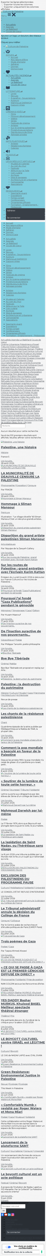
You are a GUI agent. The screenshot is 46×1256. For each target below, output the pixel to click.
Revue (20, 376)
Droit (10, 411)
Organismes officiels (20, 202)
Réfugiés (5, 381)
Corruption (21, 418)
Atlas (13, 390)
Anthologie (18, 386)
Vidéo (23, 397)
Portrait (31, 406)
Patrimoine (15, 379)
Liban (14, 358)
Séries (14, 121)
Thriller (5, 418)
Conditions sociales (23, 404)
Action (35, 383)
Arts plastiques (16, 393)
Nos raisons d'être (19, 60)
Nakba (27, 376)
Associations (16, 184)
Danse (4, 349)
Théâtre (39, 349)
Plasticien (34, 347)
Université (40, 358)
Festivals (15, 168)
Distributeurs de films (21, 132)
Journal (24, 365)
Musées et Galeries (20, 164)
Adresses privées (19, 135)
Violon (4, 386)
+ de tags (27, 422)
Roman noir (28, 413)
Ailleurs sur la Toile (20, 170)
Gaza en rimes (18, 105)
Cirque (12, 418)
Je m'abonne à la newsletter (15, 1203)
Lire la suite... (7, 461)
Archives (15, 175)
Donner (14, 66)
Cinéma (5, 344)
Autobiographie (27, 402)
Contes (4, 351)
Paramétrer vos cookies (17, 1229)
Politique (14, 367)
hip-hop (5, 354)
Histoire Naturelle (27, 370)
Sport (4, 420)
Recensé (5, 379)
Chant (30, 360)
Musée (34, 393)
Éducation (30, 388)
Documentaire (17, 381)
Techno (11, 413)
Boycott (39, 402)
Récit (37, 415)
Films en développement (23, 116)
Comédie (14, 372)
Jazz (10, 386)
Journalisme (7, 363)
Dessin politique (20, 409)
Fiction (12, 347)
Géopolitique (23, 347)
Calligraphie (14, 365)
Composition (7, 415)
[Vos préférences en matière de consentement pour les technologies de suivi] (41, 1251)
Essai (16, 402)
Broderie (15, 397)
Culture (5, 360)
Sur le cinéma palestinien (23, 128)
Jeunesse (37, 354)
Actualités (11, 25)
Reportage (33, 374)
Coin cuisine (16, 173)
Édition (13, 376)
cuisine (24, 406)
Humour (5, 376)
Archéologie (21, 349)
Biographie (6, 388)
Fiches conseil (17, 198)
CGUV (9, 1226)
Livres (13, 93)
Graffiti (18, 413)
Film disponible (20, 374)
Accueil (14, 57)
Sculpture (6, 358)
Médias (11, 349)
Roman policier (8, 356)
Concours (29, 420)
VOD (35, 395)
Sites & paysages (19, 177)
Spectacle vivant (19, 193)
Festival (13, 360)
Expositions (16, 195)
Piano (19, 356)
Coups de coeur (14, 31)
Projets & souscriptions (22, 130)
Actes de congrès (22, 363)
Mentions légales (14, 1224)
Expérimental (15, 351)
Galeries (15, 148)
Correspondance (15, 420)
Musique (27, 354)
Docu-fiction (18, 388)
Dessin (16, 395)
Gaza (33, 376)
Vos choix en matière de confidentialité (25, 1247)
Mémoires (6, 397)
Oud (24, 351)
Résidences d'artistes (21, 146)
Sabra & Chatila (32, 411)
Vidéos (14, 118)
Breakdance (20, 415)
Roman (31, 349)
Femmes (21, 358)
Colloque (32, 365)
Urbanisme (14, 344)
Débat (4, 365)
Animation (15, 406)
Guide (15, 370)
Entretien (6, 390)
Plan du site (12, 1219)
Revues (14, 96)
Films (13, 114)
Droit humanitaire (31, 356)
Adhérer (15, 64)
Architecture (34, 409)
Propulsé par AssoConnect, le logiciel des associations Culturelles (24, 1239)
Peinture (26, 379)
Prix (36, 420)
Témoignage (7, 404)
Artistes (14, 125)
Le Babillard (12, 29)
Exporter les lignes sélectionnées (17, 2)
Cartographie (17, 182)
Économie (36, 363)
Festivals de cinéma (20, 123)
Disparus (39, 388)
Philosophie (7, 374)
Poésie (27, 393)
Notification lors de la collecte (18, 1252)
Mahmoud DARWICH (21, 103)
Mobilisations (7, 383)
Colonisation (36, 379)
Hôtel (4, 413)
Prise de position (35, 979)
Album (30, 418)
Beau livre (17, 422)
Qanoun (40, 370)
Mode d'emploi (18, 62)
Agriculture (19, 411)
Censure (17, 399)
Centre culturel (35, 351)
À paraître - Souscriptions (23, 98)
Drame (25, 399)
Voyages (30, 358)
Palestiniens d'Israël (29, 344)
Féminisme (6, 409)
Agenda (10, 27)
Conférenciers (18, 200)
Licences (10, 1222)
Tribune (5, 347)
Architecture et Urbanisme (24, 180)
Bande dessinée (27, 367)
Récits (19, 390)
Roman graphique (23, 383)
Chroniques (7, 395)
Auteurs (15, 100)
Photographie (16, 354)
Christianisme (30, 386)
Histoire (29, 381)
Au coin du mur (18, 166)
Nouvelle (31, 397)
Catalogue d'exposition (30, 372)
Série (36, 413)
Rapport (38, 418)
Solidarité (22, 360)
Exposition (6, 370)
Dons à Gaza (17, 69)
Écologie (27, 390)
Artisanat (5, 372)
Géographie (38, 381)
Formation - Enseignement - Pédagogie (25, 336)
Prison (4, 411)
